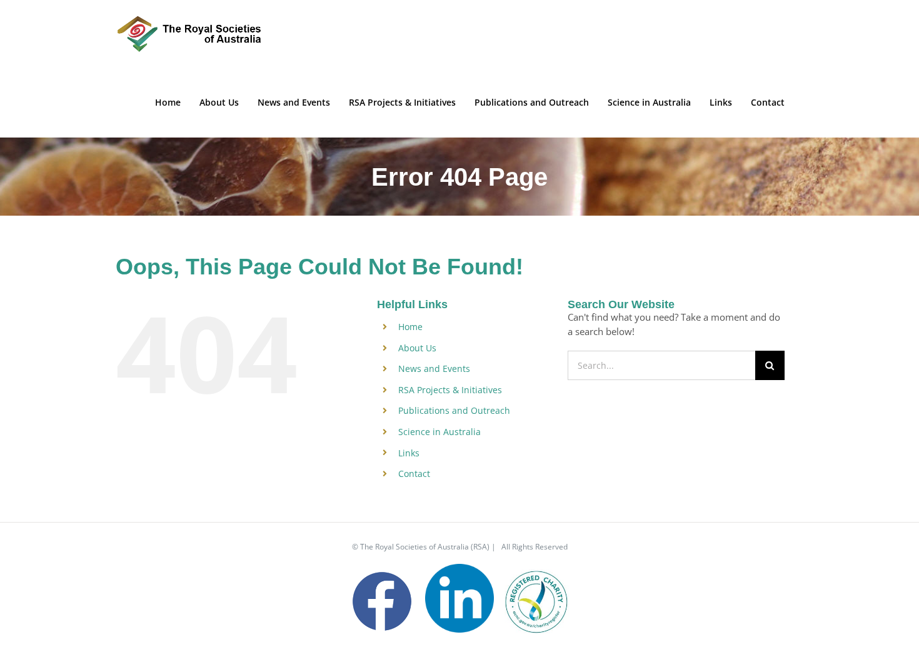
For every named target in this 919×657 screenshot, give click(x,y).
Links (408, 453)
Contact (414, 473)
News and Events (434, 368)
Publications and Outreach (454, 410)
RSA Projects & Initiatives (450, 390)
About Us (417, 348)
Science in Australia (439, 432)
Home (410, 327)
